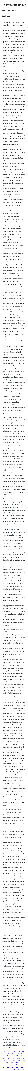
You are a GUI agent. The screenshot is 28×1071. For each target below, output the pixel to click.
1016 (23, 1060)
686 (8, 1067)
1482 (18, 1060)
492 (19, 1051)
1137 (22, 1067)
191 (12, 1055)
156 (21, 1055)
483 (17, 1067)
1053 (18, 1069)
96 (23, 1069)
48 (23, 1051)
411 (7, 1064)
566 (17, 1055)
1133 (14, 1051)
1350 (4, 1051)
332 (8, 1055)
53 (3, 1064)
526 (3, 1055)
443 (14, 1060)
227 (14, 1058)
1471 (4, 1053)
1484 (16, 1062)
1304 (9, 1069)
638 (13, 1053)
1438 (9, 1051)
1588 (9, 1058)
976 (18, 1053)
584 (14, 1069)
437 (23, 1058)
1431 (11, 1062)
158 (12, 1064)
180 (21, 1062)
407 (16, 1064)
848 (21, 1064)
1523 (4, 1058)
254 (9, 1053)
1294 (9, 1060)
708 (7, 1062)
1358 (18, 1058)
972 (3, 1067)
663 (22, 1053)
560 (12, 1067)
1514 (4, 1060)
